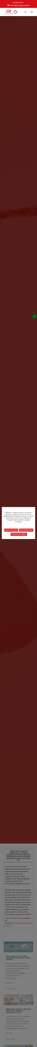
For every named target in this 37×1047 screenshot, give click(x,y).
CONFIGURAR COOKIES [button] (19, 534)
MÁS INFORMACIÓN (26, 530)
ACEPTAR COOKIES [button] (11, 530)
